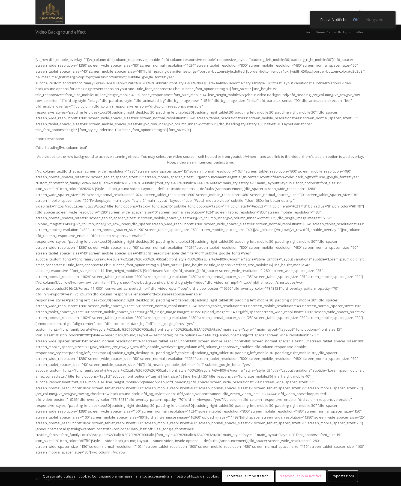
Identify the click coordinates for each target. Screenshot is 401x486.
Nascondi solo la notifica (301, 476)
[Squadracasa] (50, 12)
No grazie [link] (374, 19)
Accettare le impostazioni (248, 476)
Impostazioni (343, 476)
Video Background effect (60, 32)
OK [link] (355, 19)
